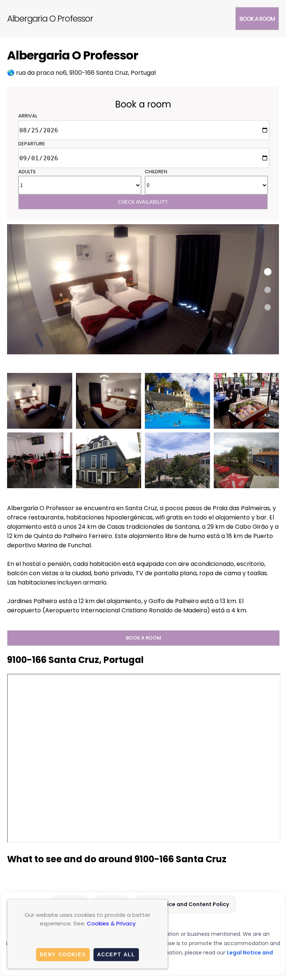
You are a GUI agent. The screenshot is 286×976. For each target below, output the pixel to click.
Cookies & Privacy (111, 923)
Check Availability (143, 202)
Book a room (257, 19)
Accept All (116, 954)
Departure (31, 143)
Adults (27, 171)
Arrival (27, 115)
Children (156, 171)
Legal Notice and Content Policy (185, 904)
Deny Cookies (63, 954)
